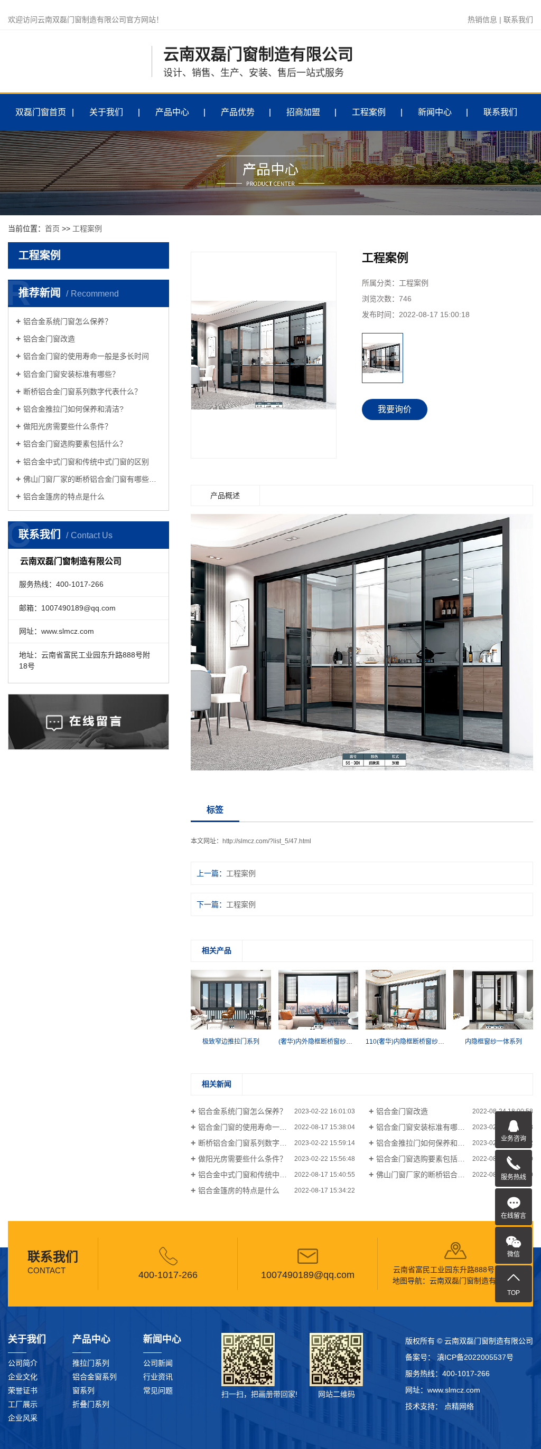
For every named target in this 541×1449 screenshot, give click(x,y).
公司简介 (23, 1363)
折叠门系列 (90, 1404)
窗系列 (83, 1390)
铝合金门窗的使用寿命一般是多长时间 (86, 356)
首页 (52, 228)
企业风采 (23, 1418)
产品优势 (238, 112)
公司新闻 (158, 1363)
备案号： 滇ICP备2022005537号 (459, 1357)
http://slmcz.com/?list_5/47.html (266, 841)
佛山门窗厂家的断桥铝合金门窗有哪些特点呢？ (92, 479)
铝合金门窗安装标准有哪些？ (71, 374)
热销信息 (482, 19)
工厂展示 (23, 1404)
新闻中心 (435, 112)
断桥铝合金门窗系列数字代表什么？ (82, 391)
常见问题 (158, 1390)
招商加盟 (303, 112)
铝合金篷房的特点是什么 (64, 496)
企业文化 (23, 1376)
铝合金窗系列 (94, 1376)
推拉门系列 (90, 1363)
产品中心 (172, 112)
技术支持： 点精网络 (439, 1406)
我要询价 (395, 409)
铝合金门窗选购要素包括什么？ (75, 444)
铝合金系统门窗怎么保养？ (67, 321)
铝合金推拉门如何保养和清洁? (73, 409)
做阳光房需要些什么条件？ (67, 426)
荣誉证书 (23, 1390)
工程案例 (369, 112)
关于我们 (106, 112)
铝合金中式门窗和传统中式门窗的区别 (86, 461)
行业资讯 (158, 1376)
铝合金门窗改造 (49, 339)
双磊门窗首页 (40, 112)
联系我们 (518, 19)
